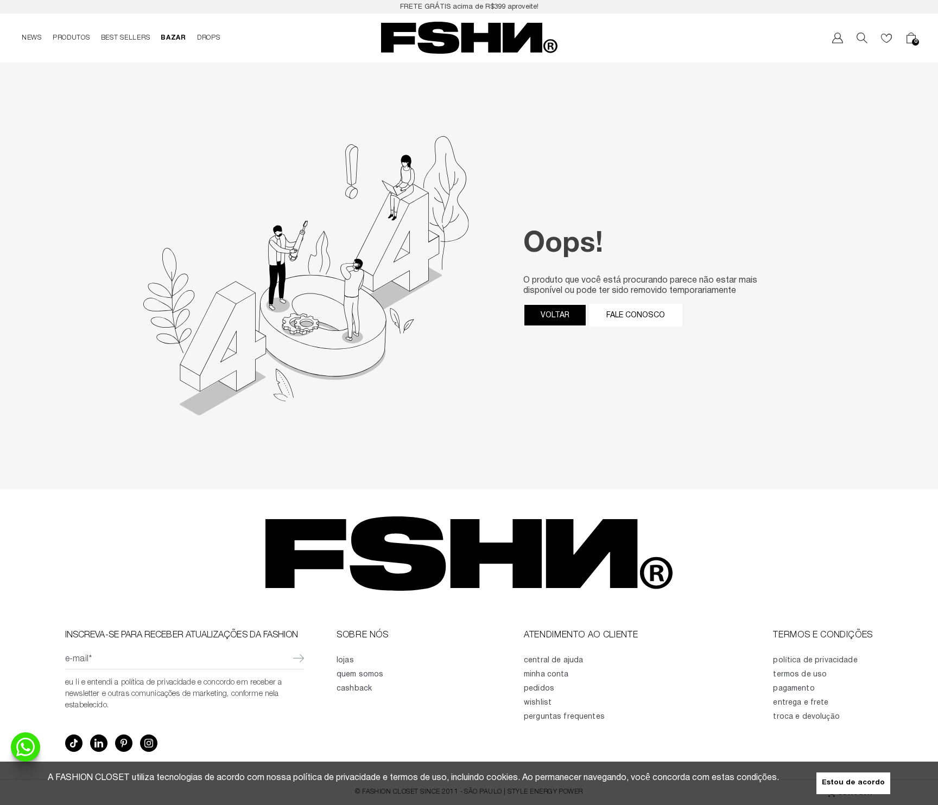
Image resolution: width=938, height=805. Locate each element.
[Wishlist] (886, 38)
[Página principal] (469, 38)
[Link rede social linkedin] (98, 743)
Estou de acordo (853, 783)
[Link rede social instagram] (148, 743)
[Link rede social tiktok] (74, 743)
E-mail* (78, 659)
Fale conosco (635, 315)
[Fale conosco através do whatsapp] (25, 747)
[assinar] (298, 660)
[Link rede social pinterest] (123, 743)
